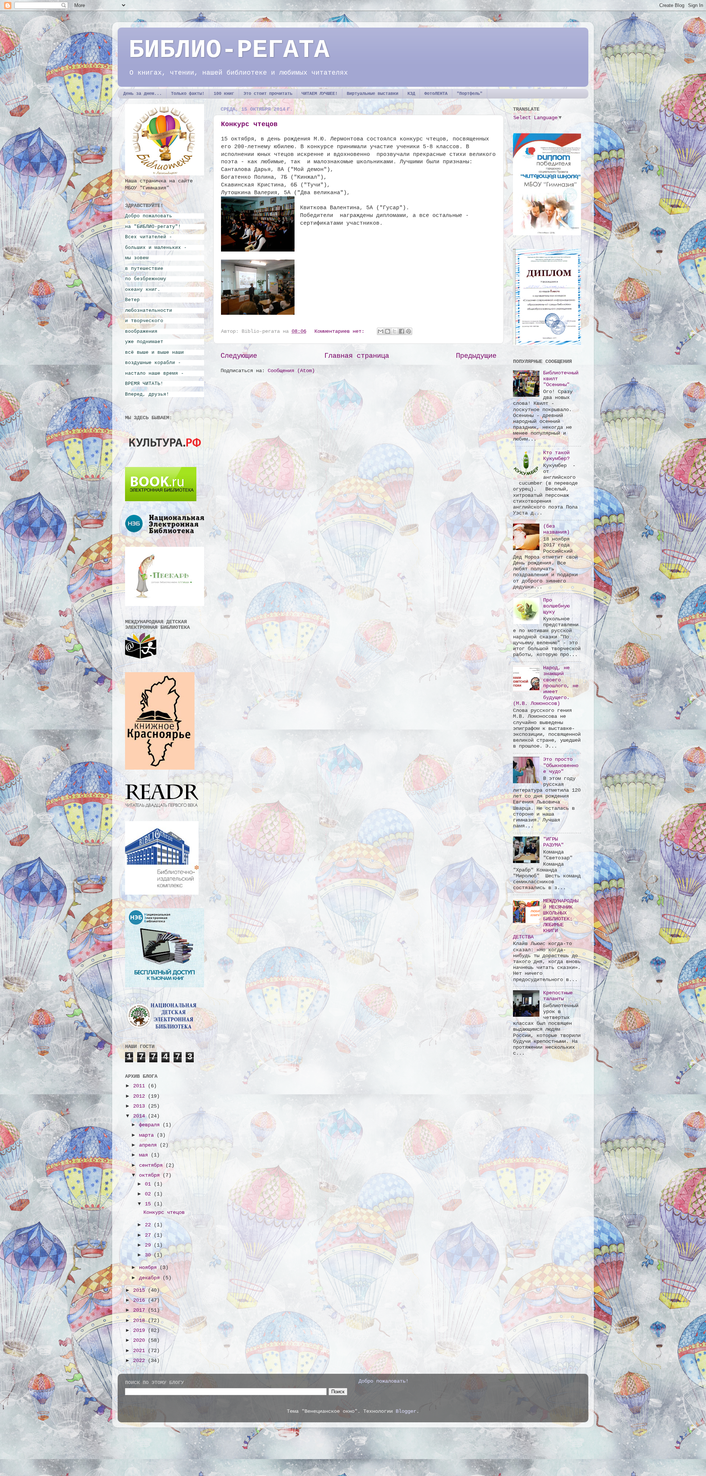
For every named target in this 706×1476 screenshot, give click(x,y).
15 (149, 1204)
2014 (140, 1116)
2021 (140, 1351)
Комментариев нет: (340, 331)
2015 (140, 1290)
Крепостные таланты (558, 996)
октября (151, 1175)
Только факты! (187, 93)
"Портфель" (469, 93)
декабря (151, 1278)
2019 (140, 1330)
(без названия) (556, 529)
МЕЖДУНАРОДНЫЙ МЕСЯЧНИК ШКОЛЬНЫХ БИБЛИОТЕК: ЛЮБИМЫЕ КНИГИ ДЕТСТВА (545, 919)
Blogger (406, 1411)
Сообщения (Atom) (291, 371)
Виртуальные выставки (372, 93)
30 (149, 1255)
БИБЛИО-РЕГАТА (229, 50)
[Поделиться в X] (394, 331)
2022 (140, 1360)
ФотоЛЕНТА (436, 93)
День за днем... (142, 93)
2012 (140, 1096)
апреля (149, 1145)
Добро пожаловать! (384, 1381)
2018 (140, 1320)
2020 (140, 1340)
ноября (149, 1267)
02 (149, 1194)
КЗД (411, 93)
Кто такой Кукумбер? (556, 455)
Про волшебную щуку (556, 606)
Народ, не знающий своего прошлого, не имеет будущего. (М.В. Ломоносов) (545, 685)
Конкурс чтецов (249, 124)
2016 (140, 1300)
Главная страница (356, 356)
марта (148, 1135)
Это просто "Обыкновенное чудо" (560, 765)
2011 (140, 1086)
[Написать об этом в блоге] (387, 331)
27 (149, 1235)
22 (149, 1225)
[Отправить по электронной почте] (380, 331)
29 (149, 1245)
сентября (152, 1165)
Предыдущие (476, 356)
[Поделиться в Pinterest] (408, 331)
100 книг (224, 93)
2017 (140, 1310)
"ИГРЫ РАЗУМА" (553, 842)
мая (145, 1155)
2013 (140, 1106)
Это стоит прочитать (267, 93)
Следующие (239, 356)
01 (149, 1184)
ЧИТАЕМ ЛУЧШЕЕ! (320, 93)
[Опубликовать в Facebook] (401, 331)
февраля (151, 1125)
